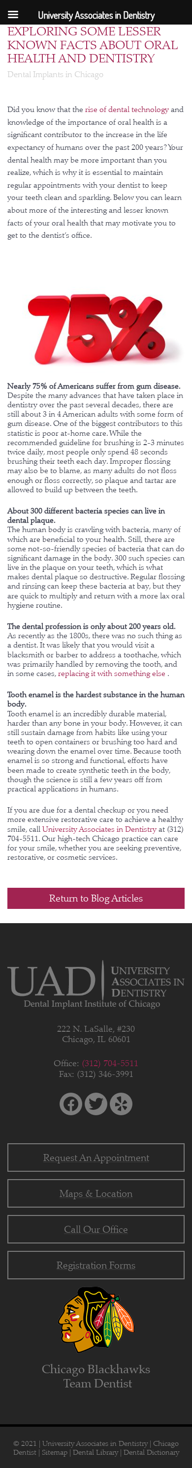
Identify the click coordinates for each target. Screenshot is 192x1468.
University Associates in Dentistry (100, 829)
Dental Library (95, 1452)
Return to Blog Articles (96, 898)
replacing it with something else (112, 673)
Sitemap (54, 1452)
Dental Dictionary (151, 1452)
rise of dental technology (128, 109)
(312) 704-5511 (110, 1063)
